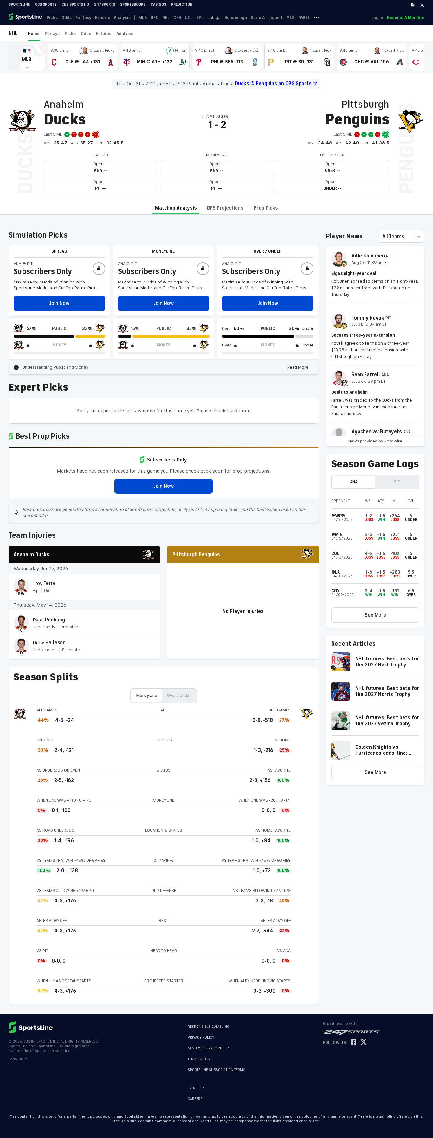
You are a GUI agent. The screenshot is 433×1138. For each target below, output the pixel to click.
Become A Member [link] (405, 17)
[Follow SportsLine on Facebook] (353, 1042)
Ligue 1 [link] (275, 17)
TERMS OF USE (200, 1059)
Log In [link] (377, 17)
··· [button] (317, 17)
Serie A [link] (258, 17)
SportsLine (19, 4)
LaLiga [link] (214, 17)
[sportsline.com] (26, 17)
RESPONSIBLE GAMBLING (208, 1026)
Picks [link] (52, 17)
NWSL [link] (304, 17)
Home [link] (34, 33)
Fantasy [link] (83, 17)
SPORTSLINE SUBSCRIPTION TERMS (216, 1069)
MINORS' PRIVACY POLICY (209, 1048)
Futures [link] (103, 33)
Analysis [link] (122, 17)
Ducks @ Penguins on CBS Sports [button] (273, 83)
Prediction (181, 4)
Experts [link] (102, 17)
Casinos (158, 4)
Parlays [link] (52, 33)
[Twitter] (422, 5)
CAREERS (195, 1099)
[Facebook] (412, 5)
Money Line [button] (146, 695)
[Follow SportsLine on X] (363, 1042)
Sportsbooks (132, 4)
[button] (27, 57)
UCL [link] (189, 17)
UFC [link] (154, 17)
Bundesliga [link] (235, 17)
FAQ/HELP (196, 1088)
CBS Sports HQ (75, 4)
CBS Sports (45, 4)
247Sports (104, 4)
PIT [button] (397, 482)
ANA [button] (353, 482)
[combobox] (383, 236)
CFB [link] (177, 17)
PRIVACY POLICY (201, 1037)
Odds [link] (66, 17)
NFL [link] (166, 17)
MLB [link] (143, 17)
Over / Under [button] (179, 695)
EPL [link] (200, 17)
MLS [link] (290, 17)
